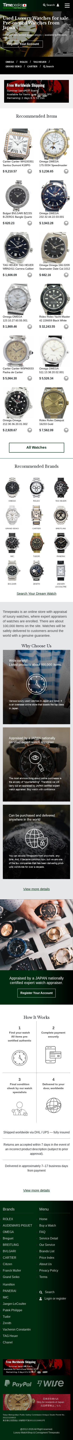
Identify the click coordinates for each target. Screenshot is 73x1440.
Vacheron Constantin (17, 1329)
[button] (30, 171)
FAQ (42, 1232)
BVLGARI (9, 1251)
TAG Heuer (10, 1336)
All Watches (36, 447)
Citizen (7, 1264)
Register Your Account (23, 44)
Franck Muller (12, 1270)
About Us (45, 1264)
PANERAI (9, 1291)
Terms (43, 1277)
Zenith (7, 1323)
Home (43, 1219)
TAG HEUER (40, 62)
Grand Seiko (11, 1277)
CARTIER (32, 66)
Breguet (8, 1238)
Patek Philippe (12, 1310)
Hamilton (9, 1284)
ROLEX (24, 62)
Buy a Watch (47, 1225)
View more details (36, 889)
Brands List (46, 1251)
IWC (6, 1297)
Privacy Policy (48, 1270)
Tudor (6, 1316)
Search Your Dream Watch (36, 594)
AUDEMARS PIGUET (17, 1225)
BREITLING (11, 1244)
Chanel (8, 1342)
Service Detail (48, 1238)
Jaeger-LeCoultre (14, 1303)
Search (49, 66)
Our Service (47, 1244)
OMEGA (10, 62)
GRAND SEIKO (14, 66)
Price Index (46, 1257)
